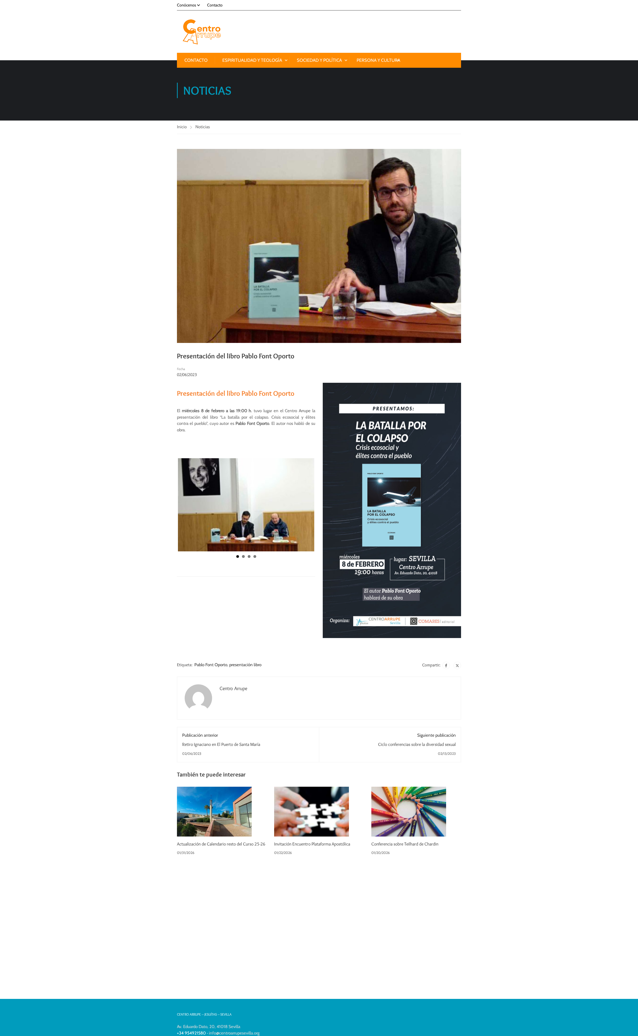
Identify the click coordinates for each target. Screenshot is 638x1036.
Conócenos (186, 5)
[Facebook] (446, 665)
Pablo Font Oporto (210, 664)
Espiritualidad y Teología (252, 60)
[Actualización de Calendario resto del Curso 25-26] (214, 811)
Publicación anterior (200, 735)
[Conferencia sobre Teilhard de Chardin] (408, 811)
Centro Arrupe (233, 688)
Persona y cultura (378, 60)
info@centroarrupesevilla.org (234, 1033)
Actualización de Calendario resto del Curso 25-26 (221, 844)
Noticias (202, 126)
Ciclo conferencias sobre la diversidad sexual (417, 744)
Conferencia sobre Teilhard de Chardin (404, 844)
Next (319, 508)
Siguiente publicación (436, 735)
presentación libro (245, 664)
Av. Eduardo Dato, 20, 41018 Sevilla (208, 1026)
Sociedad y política (319, 60)
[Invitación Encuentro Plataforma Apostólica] (311, 811)
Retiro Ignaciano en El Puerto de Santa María (221, 744)
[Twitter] (457, 665)
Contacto (215, 5)
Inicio (182, 126)
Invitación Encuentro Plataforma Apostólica (312, 844)
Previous (173, 508)
